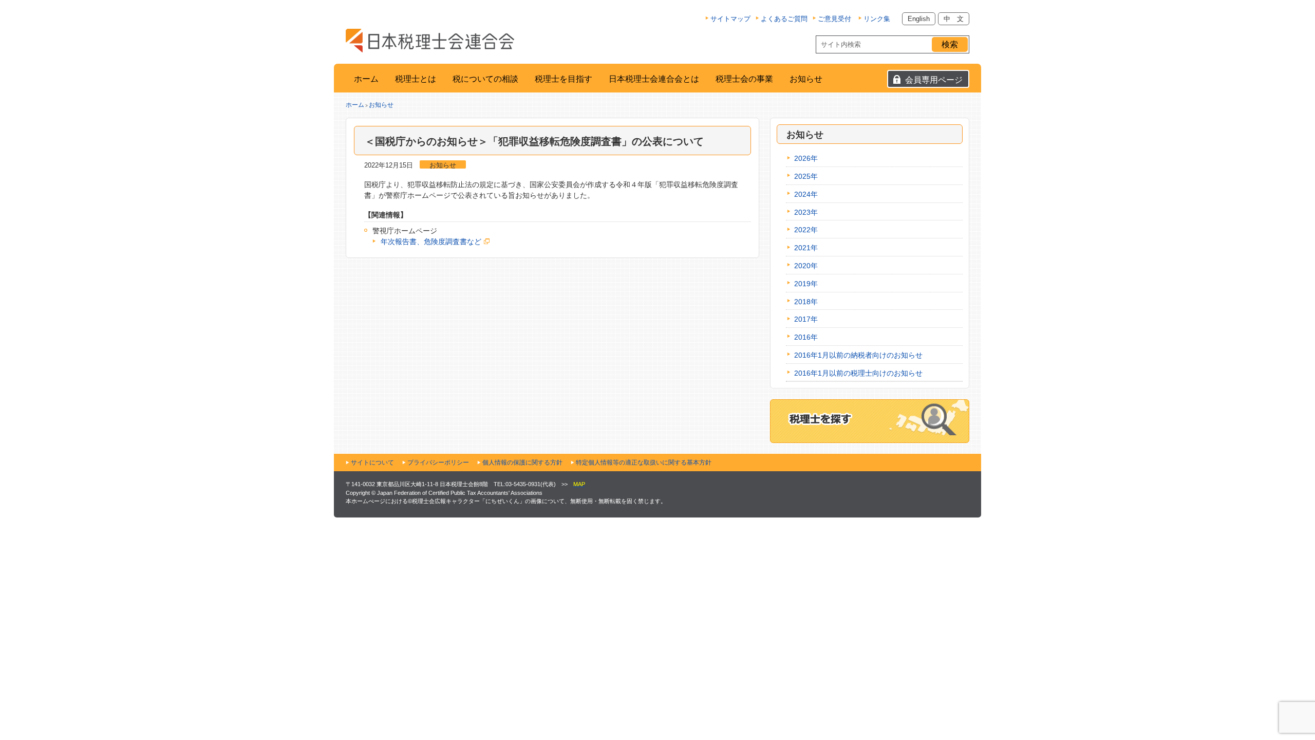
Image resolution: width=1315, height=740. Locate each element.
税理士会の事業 (744, 79)
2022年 (806, 230)
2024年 (806, 194)
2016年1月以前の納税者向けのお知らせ (858, 355)
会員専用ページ (934, 80)
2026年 (806, 158)
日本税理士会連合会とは (654, 79)
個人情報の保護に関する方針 (522, 462)
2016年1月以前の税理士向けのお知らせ (858, 373)
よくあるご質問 (784, 19)
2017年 (806, 319)
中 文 (954, 19)
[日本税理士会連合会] (430, 40)
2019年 (806, 284)
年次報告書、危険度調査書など (431, 241)
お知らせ (806, 79)
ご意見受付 (834, 19)
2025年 (806, 176)
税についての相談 (485, 79)
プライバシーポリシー (438, 462)
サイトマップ (730, 19)
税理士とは (415, 79)
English (919, 19)
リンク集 (876, 19)
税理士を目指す (563, 79)
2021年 (806, 248)
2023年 (806, 212)
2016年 (806, 337)
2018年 (806, 302)
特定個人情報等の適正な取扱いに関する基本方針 (643, 462)
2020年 (806, 266)
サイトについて (372, 462)
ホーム (366, 79)
